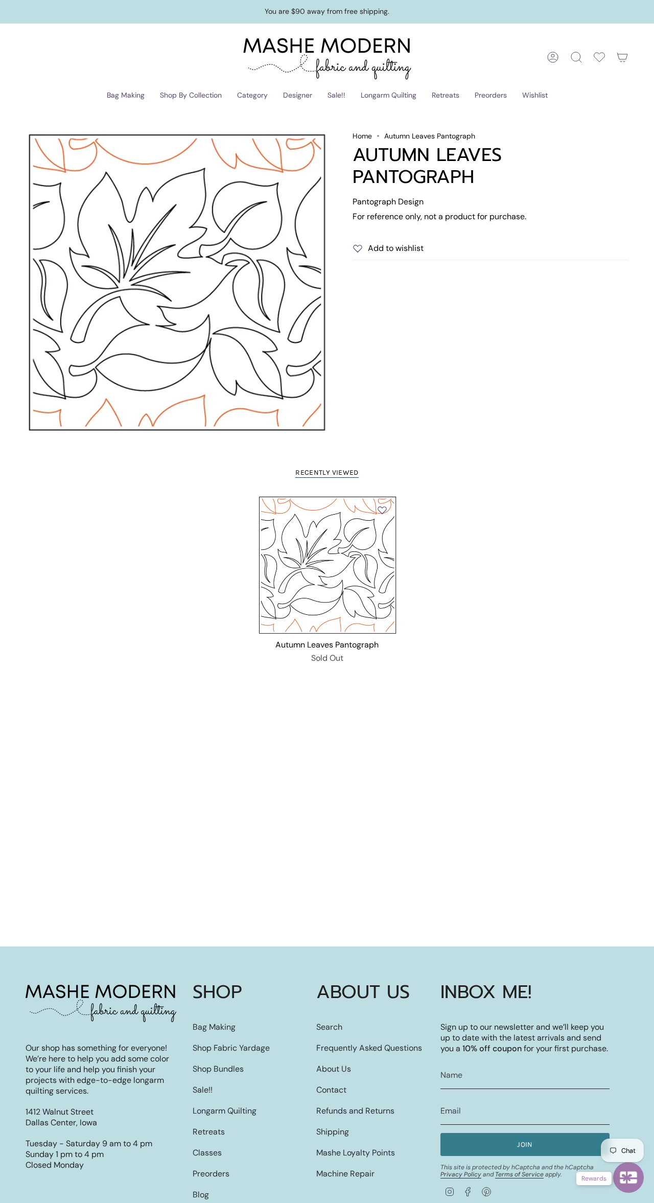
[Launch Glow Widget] (628, 1177)
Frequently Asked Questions (369, 1048)
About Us (333, 1068)
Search (329, 1027)
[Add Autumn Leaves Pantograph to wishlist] (382, 510)
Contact (331, 1089)
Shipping (332, 1131)
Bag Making (214, 1027)
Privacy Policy (460, 1174)
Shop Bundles (218, 1068)
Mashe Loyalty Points (355, 1152)
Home (362, 136)
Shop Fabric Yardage (231, 1048)
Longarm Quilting (224, 1110)
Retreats (209, 1131)
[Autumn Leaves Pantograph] (327, 565)
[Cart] (622, 57)
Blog (201, 1194)
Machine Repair (345, 1173)
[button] (125, 95)
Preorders (211, 1173)
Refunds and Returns (355, 1110)
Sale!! (203, 1089)
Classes (207, 1152)
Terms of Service (519, 1174)
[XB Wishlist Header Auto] (599, 57)
